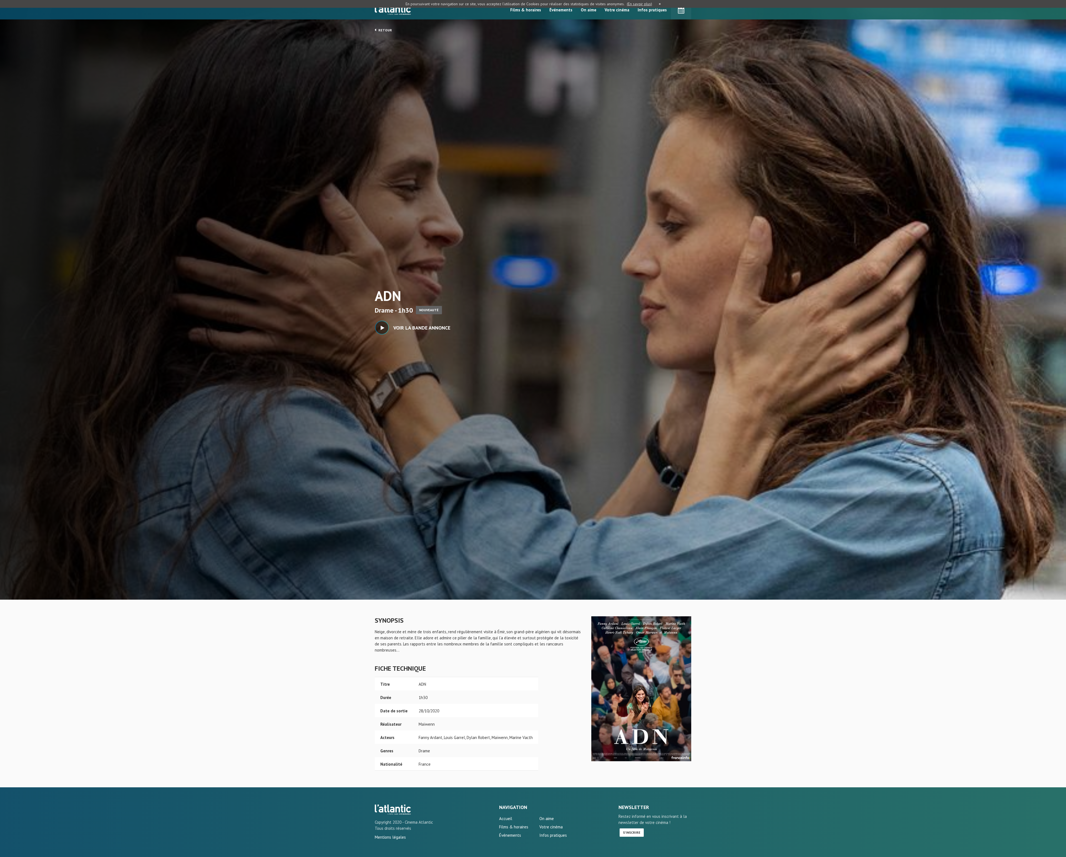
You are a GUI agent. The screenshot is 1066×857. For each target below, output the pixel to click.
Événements (560, 9)
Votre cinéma (617, 9)
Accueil (505, 818)
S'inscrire (631, 832)
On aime (588, 9)
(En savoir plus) (639, 3)
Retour (385, 30)
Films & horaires (525, 9)
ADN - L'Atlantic (393, 809)
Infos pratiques (652, 9)
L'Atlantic (393, 9)
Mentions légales (390, 837)
